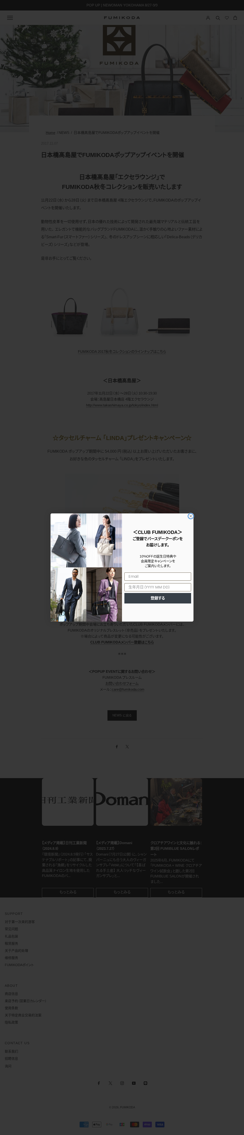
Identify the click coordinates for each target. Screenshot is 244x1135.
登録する (158, 598)
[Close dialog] (190, 516)
